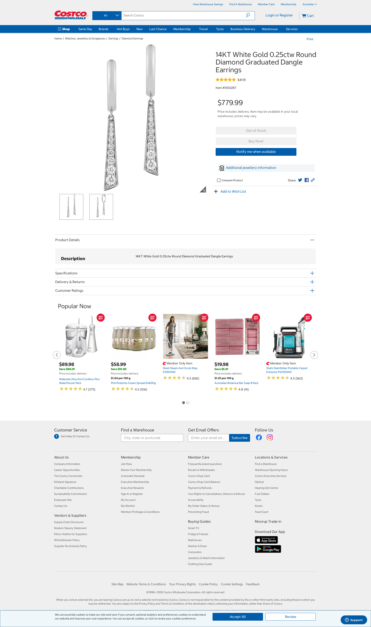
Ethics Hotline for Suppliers (70, 534)
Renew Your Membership (136, 470)
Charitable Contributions (69, 488)
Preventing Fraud (198, 512)
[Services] (298, 29)
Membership (182, 29)
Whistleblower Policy (67, 540)
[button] (250, 15)
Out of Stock (256, 130)
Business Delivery (243, 29)
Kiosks (259, 506)
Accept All (238, 616)
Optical (259, 482)
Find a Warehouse (137, 430)
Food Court (261, 512)
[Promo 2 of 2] (187, 402)
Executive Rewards (132, 488)
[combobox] (107, 15)
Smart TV (193, 528)
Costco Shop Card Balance (204, 482)
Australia (308, 4)
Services (292, 29)
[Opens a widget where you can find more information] (353, 620)
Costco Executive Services (271, 476)
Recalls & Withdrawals (201, 470)
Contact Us (60, 506)
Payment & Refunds (200, 488)
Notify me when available (256, 151)
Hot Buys (123, 29)
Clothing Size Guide (200, 564)
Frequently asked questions (205, 464)
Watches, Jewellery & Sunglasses (85, 38)
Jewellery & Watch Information (206, 558)
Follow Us (264, 430)
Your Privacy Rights (182, 584)
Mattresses (195, 540)
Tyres (220, 29)
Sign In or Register (132, 494)
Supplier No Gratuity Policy (70, 546)
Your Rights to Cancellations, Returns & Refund (216, 494)
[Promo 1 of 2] (183, 402)
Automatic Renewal (133, 476)
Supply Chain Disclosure (68, 522)
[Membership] (191, 29)
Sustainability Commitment (70, 494)
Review (290, 616)
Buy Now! (256, 141)
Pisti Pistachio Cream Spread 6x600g (133, 383)
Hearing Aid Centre (266, 488)
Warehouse (270, 29)
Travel (203, 29)
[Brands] (109, 29)
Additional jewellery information (251, 167)
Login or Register (279, 15)
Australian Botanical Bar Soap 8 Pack (236, 383)
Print (310, 39)
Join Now (126, 464)
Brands (104, 29)
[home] (71, 15)
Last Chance (158, 29)
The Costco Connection (68, 476)
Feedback (253, 584)
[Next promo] (314, 355)
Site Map (117, 584)
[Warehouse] (278, 29)
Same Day (85, 29)
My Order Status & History (204, 506)
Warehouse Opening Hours (271, 470)
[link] (300, 180)
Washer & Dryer (197, 546)
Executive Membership (135, 482)
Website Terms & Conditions (146, 584)
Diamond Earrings (132, 38)
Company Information (67, 464)
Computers (195, 552)
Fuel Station (262, 494)
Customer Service (70, 430)
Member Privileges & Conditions (140, 512)
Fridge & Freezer (198, 534)
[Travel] (208, 29)
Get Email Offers (203, 430)
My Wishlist (128, 506)
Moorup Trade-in (268, 521)
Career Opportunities (67, 470)
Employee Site (63, 500)
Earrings (113, 38)
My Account (128, 500)
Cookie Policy (208, 584)
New (139, 29)
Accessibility (195, 500)
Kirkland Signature (65, 482)
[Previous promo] (56, 355)
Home (58, 38)
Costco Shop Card (199, 476)
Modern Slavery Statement (70, 528)
